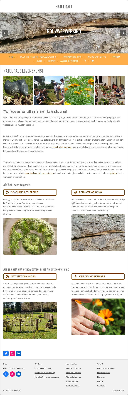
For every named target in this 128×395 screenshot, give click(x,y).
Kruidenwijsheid (72, 381)
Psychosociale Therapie (43, 368)
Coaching (38, 364)
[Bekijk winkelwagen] (92, 61)
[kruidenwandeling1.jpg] (48, 90)
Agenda (100, 381)
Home (5, 364)
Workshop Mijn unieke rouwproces (47, 377)
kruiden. (113, 173)
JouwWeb (122, 390)
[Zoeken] (84, 60)
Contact (100, 364)
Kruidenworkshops (72, 386)
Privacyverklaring (103, 373)
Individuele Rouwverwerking (45, 373)
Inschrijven (101, 386)
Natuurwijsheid (71, 364)
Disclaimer (101, 377)
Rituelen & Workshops (73, 377)
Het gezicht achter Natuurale (13, 368)
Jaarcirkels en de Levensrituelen (39, 173)
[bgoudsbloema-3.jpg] (79, 90)
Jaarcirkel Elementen (73, 373)
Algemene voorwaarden (105, 368)
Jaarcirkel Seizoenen (73, 368)
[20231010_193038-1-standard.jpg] (110, 90)
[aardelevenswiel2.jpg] (18, 90)
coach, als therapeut (62, 147)
